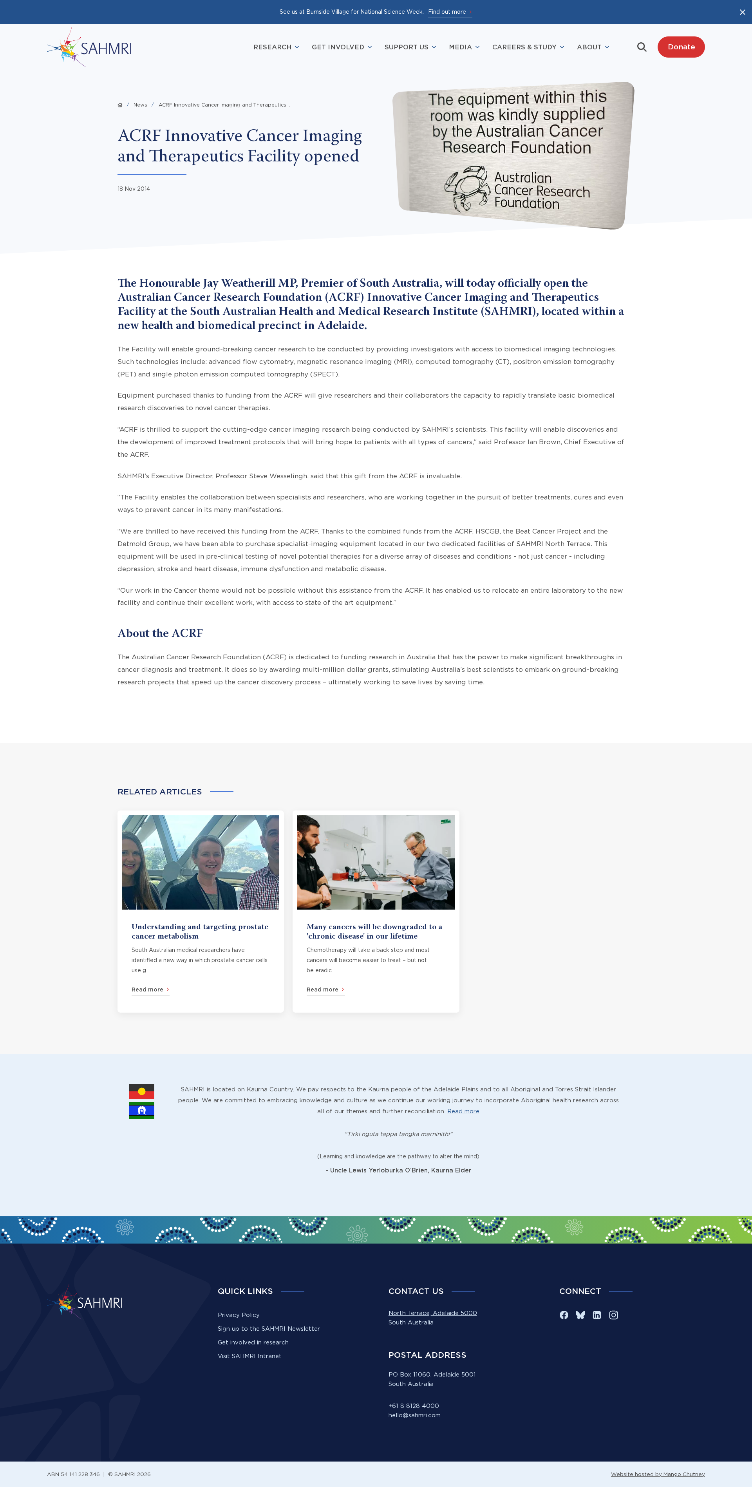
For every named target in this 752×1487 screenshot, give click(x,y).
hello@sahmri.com (415, 1415)
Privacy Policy (239, 1315)
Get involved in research (253, 1342)
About (589, 47)
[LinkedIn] (597, 1315)
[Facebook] (564, 1315)
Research (272, 47)
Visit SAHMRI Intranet (250, 1356)
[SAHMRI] (89, 47)
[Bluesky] (580, 1315)
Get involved (338, 47)
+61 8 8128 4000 (414, 1405)
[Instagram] (613, 1315)
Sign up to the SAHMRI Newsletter (269, 1328)
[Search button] (642, 47)
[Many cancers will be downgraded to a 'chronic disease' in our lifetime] (376, 911)
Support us (406, 47)
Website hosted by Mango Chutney (658, 1474)
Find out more (447, 11)
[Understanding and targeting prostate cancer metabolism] (201, 911)
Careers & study (524, 47)
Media (460, 47)
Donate (681, 46)
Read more (463, 1111)
